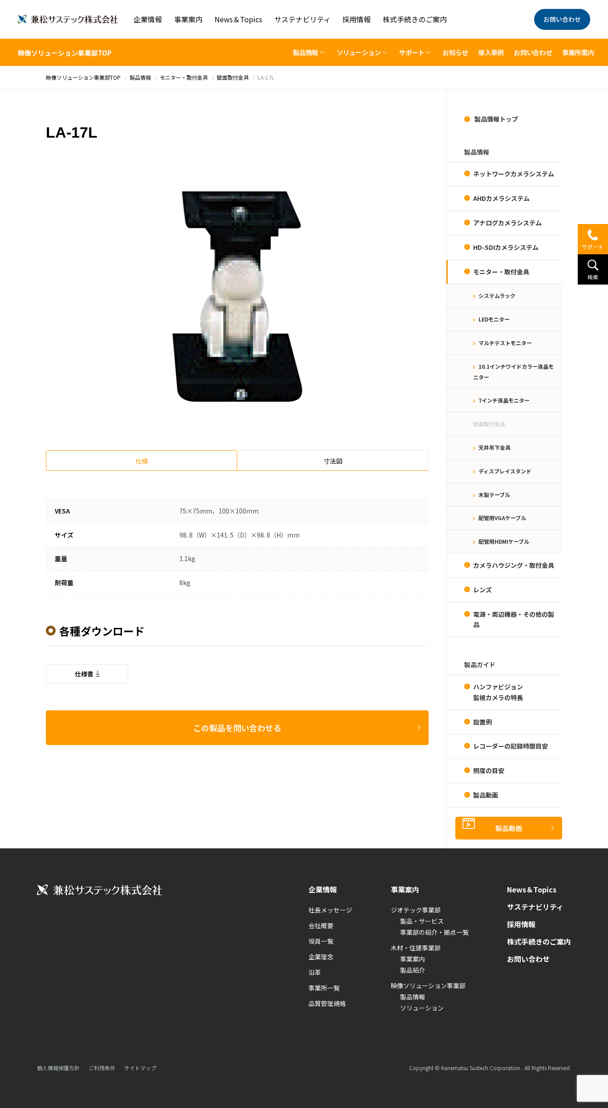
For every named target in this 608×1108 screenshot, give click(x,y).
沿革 (314, 972)
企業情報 (148, 19)
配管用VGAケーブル (502, 517)
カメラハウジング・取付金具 (513, 565)
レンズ (482, 589)
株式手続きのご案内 (415, 19)
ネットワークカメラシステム (513, 173)
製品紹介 (412, 969)
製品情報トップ (495, 118)
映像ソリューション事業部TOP (65, 52)
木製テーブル (494, 494)
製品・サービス (422, 921)
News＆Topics (238, 19)
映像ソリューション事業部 (428, 985)
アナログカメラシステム (507, 222)
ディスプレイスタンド (504, 471)
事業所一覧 (324, 987)
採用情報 (356, 19)
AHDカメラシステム (501, 198)
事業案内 (188, 19)
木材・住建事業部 (416, 947)
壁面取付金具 (489, 424)
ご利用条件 (102, 1067)
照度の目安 (488, 770)
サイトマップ (140, 1067)
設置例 (482, 721)
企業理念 (320, 956)
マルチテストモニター (505, 342)
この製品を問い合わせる (237, 727)
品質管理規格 (327, 1003)
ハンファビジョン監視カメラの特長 (498, 692)
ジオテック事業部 (416, 909)
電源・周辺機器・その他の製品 (513, 619)
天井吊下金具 (494, 447)
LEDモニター (494, 319)
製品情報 (412, 996)
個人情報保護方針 (58, 1067)
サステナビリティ (302, 19)
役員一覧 (320, 941)
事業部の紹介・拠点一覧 (434, 932)
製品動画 (485, 794)
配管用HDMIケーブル (503, 541)
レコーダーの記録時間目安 (510, 745)
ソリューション (422, 1007)
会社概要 (320, 925)
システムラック (496, 295)
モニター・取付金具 (501, 271)
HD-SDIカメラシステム (506, 247)
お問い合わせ (562, 19)
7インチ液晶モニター (504, 400)
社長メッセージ (330, 909)
